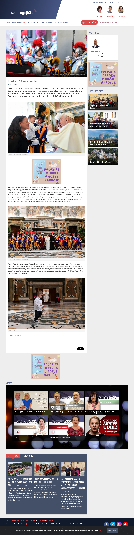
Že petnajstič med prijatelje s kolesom (100, 106)
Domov (8, 22)
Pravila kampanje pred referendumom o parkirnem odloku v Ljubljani (27, 526)
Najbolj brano (13, 455)
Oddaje (39, 22)
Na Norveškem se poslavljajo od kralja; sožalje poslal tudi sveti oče (20, 481)
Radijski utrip (47, 22)
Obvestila (16, 524)
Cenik (105, 2)
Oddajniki (75, 524)
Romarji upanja (16, 22)
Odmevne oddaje (28, 455)
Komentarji (32, 22)
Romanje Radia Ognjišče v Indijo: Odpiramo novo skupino (101, 142)
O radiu (58, 524)
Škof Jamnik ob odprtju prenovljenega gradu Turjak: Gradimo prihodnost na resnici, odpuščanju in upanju (73, 483)
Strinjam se (112, 530)
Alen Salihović (95, 51)
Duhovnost (41, 521)
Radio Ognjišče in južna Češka (100, 162)
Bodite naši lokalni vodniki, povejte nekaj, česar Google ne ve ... (101, 124)
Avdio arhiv (64, 22)
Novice (25, 22)
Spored (56, 22)
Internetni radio (66, 524)
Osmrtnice (9, 524)
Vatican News (16, 336)
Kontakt (101, 2)
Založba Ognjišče (119, 2)
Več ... (101, 530)
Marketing (110, 2)
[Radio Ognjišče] (23, 11)
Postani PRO (94, 2)
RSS (81, 524)
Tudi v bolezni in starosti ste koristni (46, 480)
